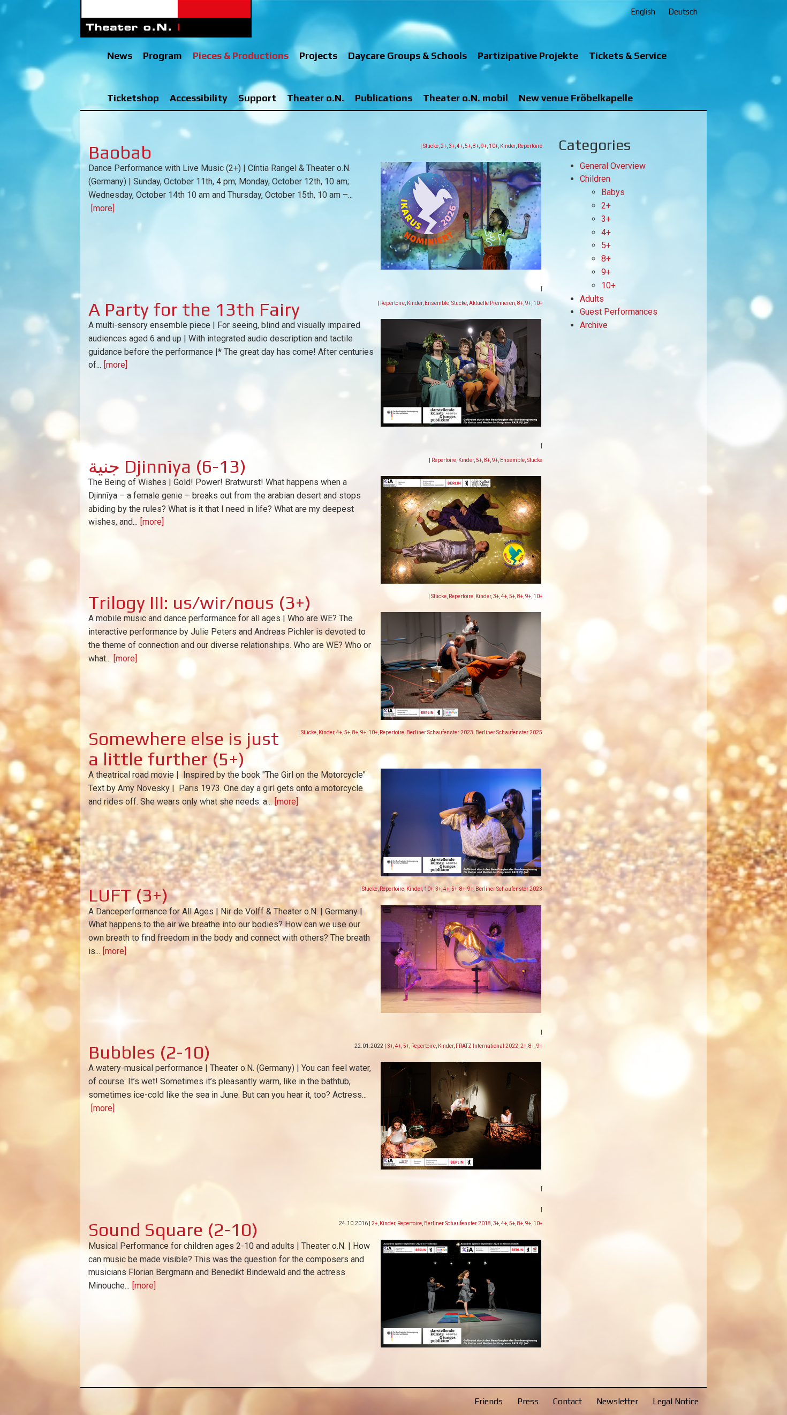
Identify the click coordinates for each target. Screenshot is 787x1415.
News (119, 55)
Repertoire (530, 146)
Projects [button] (318, 55)
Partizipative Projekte (528, 55)
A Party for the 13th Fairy (194, 309)
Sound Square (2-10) (173, 1229)
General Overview (613, 166)
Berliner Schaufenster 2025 (508, 732)
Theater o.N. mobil (465, 97)
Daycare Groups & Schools (407, 55)
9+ (484, 146)
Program (162, 55)
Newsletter (617, 1401)
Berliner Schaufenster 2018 (457, 1223)
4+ (460, 146)
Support (257, 97)
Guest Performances (618, 312)
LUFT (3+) (128, 894)
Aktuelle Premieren (492, 303)
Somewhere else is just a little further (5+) (183, 748)
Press (528, 1401)
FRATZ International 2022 (487, 1046)
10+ (493, 146)
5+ (468, 146)
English (643, 11)
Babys (613, 192)
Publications (383, 97)
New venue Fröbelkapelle (576, 97)
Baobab (120, 152)
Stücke (430, 146)
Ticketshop (133, 97)
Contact (567, 1401)
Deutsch (683, 11)
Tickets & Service (628, 55)
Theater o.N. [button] (315, 97)
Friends (488, 1401)
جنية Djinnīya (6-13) (167, 466)
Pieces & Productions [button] (241, 55)
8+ (476, 146)
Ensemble (437, 303)
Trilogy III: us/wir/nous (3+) (199, 602)
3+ (452, 146)
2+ (444, 146)
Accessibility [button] (199, 97)
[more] (103, 208)
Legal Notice (676, 1401)
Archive (594, 325)
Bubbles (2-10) (149, 1051)
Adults (592, 299)
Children (595, 179)
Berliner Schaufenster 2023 (439, 732)
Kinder (508, 146)
